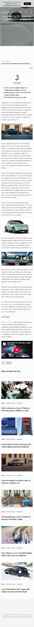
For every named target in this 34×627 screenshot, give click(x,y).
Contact (13, 617)
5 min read (18, 403)
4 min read (18, 584)
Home (3, 617)
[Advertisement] (17, 40)
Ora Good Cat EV (8, 322)
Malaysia (9, 363)
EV (3, 363)
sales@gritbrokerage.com (12, 5)
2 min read (18, 475)
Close (27, 4)
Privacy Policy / (20, 617)
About (8, 617)
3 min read (18, 439)
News (3, 403)
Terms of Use (28, 617)
